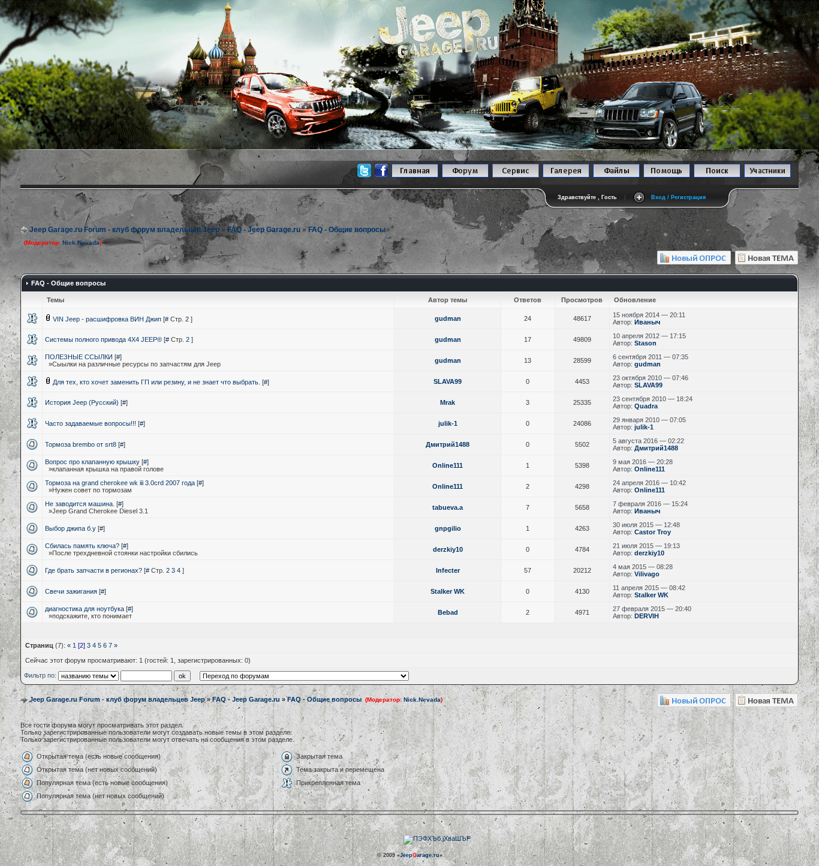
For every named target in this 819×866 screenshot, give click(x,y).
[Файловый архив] (616, 175)
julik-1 (447, 423)
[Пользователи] (767, 175)
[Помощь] (666, 175)
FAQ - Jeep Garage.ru (263, 229)
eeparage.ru (419, 855)
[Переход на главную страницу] (415, 175)
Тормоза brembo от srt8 (80, 444)
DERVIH (646, 616)
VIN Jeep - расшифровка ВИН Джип (107, 319)
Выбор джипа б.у (70, 528)
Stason (645, 343)
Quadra (646, 406)
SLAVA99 (447, 381)
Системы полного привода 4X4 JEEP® (103, 339)
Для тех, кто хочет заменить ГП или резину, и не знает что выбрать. (156, 382)
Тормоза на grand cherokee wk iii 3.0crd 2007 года (120, 482)
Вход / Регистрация (678, 197)
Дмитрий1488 (447, 444)
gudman (448, 318)
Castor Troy (652, 532)
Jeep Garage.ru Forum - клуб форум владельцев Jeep (124, 229)
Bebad (448, 612)
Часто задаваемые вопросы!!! (90, 423)
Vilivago (647, 574)
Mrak (447, 402)
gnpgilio (448, 528)
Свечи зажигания (71, 591)
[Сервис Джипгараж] (515, 175)
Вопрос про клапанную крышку (92, 461)
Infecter (448, 570)
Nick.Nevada (81, 242)
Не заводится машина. (80, 503)
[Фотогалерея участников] (566, 175)
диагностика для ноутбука (84, 608)
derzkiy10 (448, 549)
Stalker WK (447, 591)
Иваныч (647, 322)
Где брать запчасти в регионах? (93, 570)
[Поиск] (717, 175)
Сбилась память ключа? (82, 545)
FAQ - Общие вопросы (347, 229)
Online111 (447, 465)
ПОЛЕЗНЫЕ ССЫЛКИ (79, 356)
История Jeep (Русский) (82, 402)
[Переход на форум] (465, 175)
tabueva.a (447, 507)
